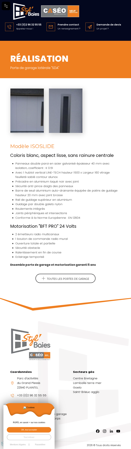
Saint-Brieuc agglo (86, 392)
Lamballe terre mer (87, 383)
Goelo (77, 388)
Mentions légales (18, 445)
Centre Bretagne (85, 378)
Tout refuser (29, 437)
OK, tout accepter (29, 430)
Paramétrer (40, 445)
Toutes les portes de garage (68, 278)
